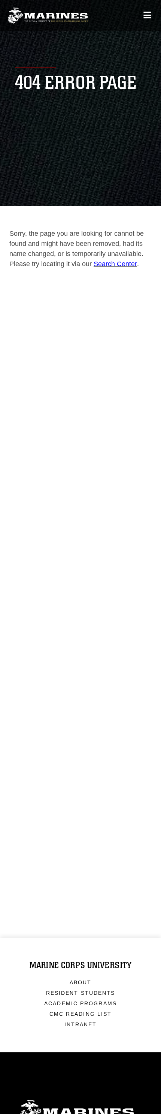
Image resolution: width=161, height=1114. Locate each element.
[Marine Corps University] (47, 15)
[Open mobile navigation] (147, 15)
